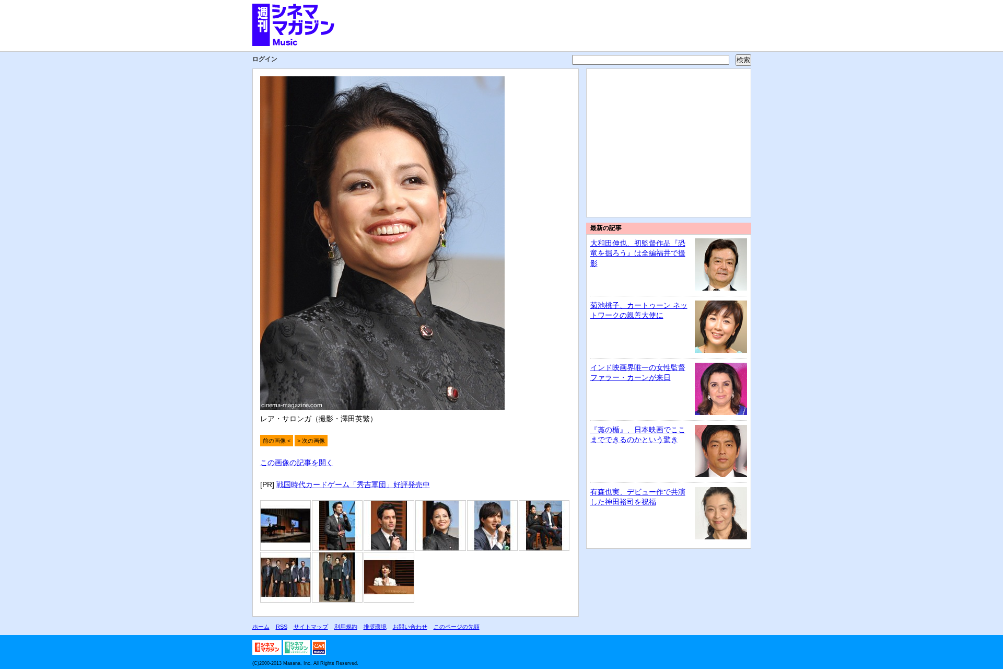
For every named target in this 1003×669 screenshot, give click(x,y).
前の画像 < (276, 440)
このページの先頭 (457, 627)
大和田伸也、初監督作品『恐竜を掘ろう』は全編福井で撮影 (637, 253)
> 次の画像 (311, 440)
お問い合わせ (410, 627)
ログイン (264, 59)
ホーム (261, 627)
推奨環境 (375, 627)
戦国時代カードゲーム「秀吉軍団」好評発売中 (353, 484)
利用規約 (345, 627)
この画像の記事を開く (296, 462)
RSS (281, 627)
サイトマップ (311, 627)
